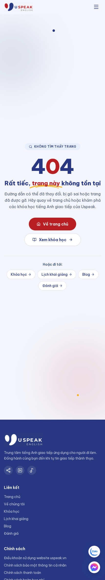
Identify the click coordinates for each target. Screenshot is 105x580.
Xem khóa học (52, 239)
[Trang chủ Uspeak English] (18, 7)
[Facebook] (8, 470)
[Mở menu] (96, 7)
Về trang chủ (55, 224)
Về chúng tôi (14, 504)
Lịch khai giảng (55, 274)
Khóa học (19, 274)
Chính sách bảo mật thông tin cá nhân (35, 565)
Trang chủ (12, 497)
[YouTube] (20, 470)
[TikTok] (31, 470)
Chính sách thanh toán (22, 572)
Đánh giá (50, 286)
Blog (86, 274)
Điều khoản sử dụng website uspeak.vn (35, 558)
